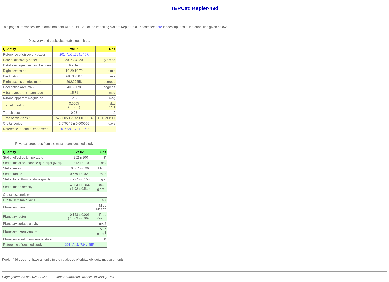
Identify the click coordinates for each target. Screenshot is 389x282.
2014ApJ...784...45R (74, 54)
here (159, 27)
